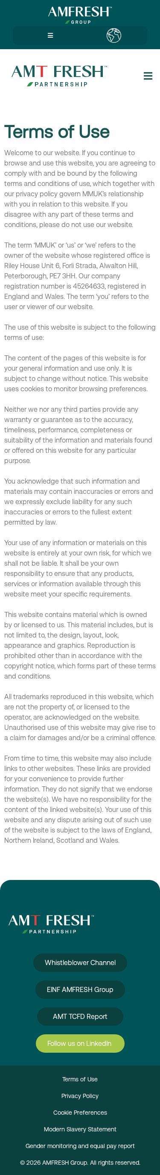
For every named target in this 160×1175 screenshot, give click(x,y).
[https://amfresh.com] (80, 15)
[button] (49, 35)
